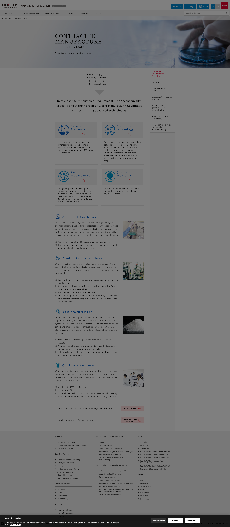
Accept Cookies (192, 520)
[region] (115, 521)
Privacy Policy (15, 524)
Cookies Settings (158, 520)
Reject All (175, 520)
